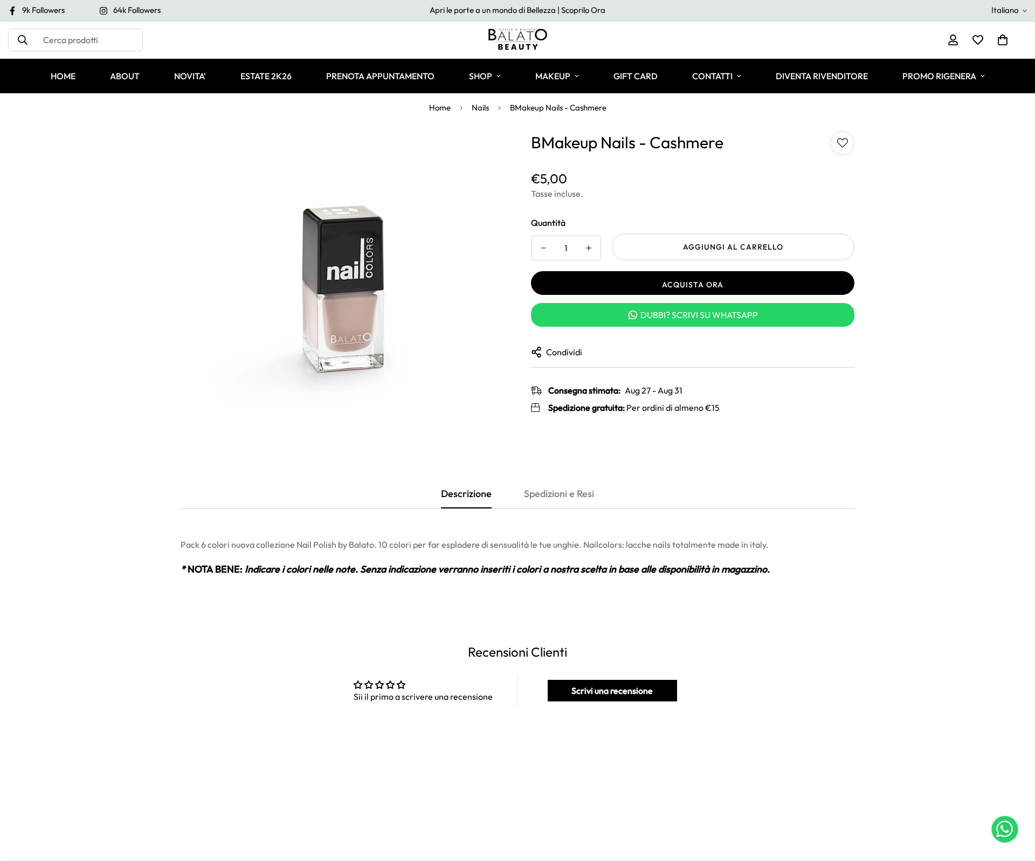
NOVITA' (190, 76)
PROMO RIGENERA (939, 76)
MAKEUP (552, 76)
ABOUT (125, 76)
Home (440, 107)
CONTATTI (712, 76)
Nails (480, 107)
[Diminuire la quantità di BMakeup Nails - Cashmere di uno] (543, 248)
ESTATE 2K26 (266, 76)
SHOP (480, 76)
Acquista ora (692, 285)
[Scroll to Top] (1014, 802)
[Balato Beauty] (518, 40)
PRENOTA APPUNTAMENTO (380, 76)
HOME (63, 76)
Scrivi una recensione (612, 690)
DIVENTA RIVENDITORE (822, 76)
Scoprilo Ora (583, 10)
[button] (1002, 39)
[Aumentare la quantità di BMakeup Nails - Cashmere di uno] (589, 248)
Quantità (548, 222)
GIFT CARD (635, 76)
